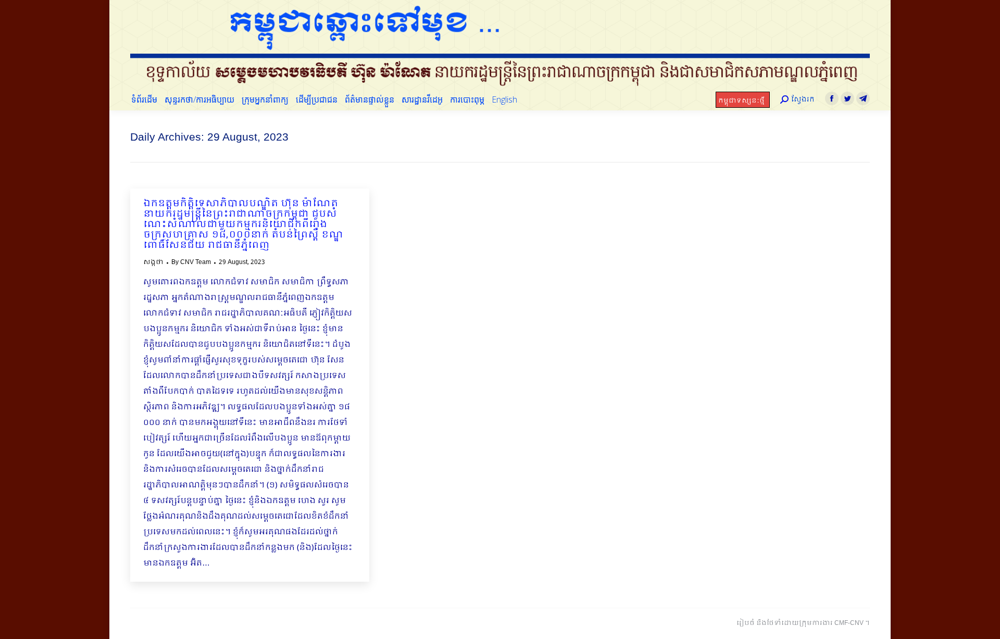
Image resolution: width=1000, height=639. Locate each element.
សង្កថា (153, 262)
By (191, 262)
